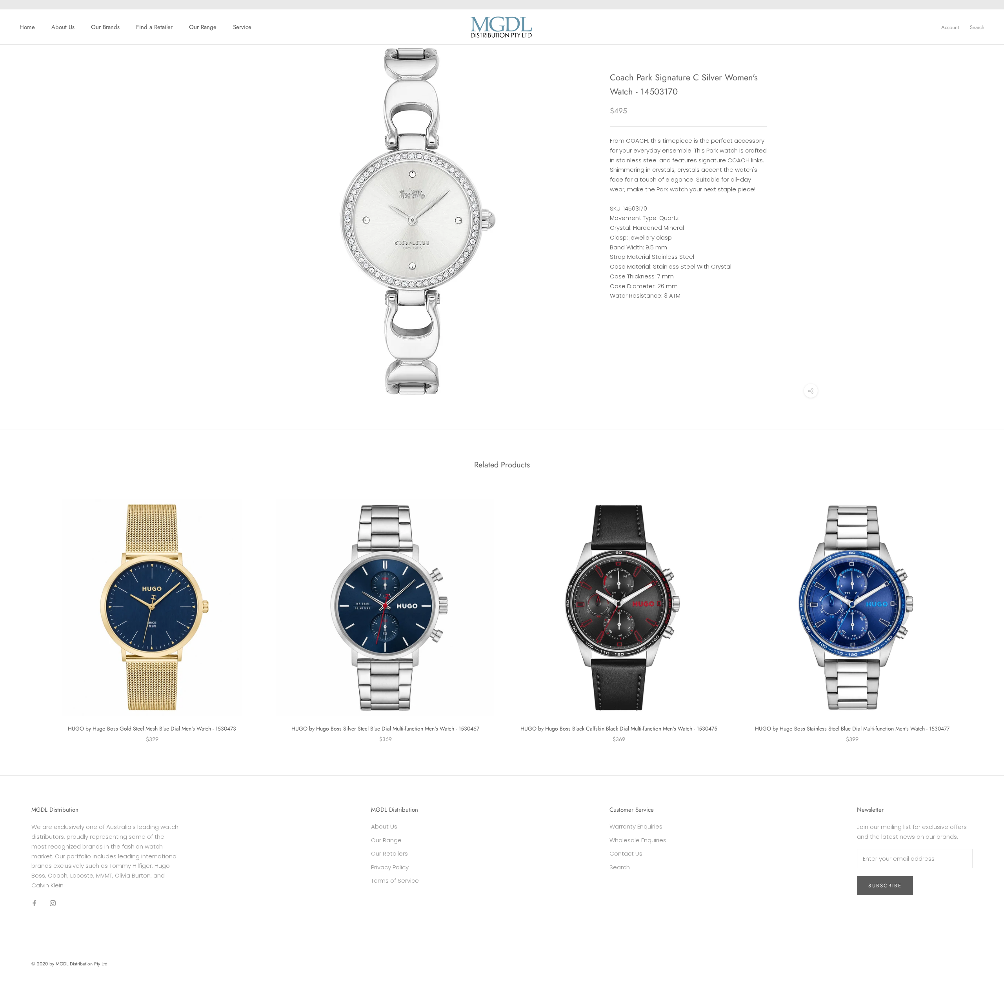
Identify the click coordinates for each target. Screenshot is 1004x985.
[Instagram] (53, 903)
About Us (63, 27)
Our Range (202, 27)
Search (977, 27)
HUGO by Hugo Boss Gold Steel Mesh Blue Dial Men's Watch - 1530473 (152, 728)
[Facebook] (34, 903)
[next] (979, 612)
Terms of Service (395, 880)
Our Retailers (389, 853)
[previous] (24, 612)
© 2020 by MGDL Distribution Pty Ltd (69, 963)
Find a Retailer (154, 27)
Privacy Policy (390, 867)
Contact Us (625, 853)
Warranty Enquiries (635, 826)
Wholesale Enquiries (637, 840)
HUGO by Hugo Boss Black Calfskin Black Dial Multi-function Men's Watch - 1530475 (618, 728)
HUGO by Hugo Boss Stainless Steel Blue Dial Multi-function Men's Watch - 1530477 (852, 728)
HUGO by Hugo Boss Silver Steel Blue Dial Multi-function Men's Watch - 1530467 (385, 728)
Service (242, 27)
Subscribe (885, 885)
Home (27, 27)
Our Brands (105, 27)
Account (950, 27)
